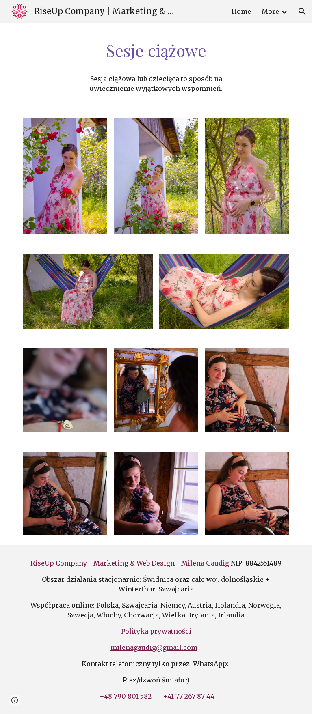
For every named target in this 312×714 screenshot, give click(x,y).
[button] (302, 11)
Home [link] (241, 11)
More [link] (270, 11)
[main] (155, 50)
